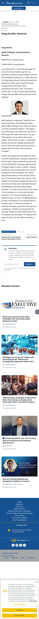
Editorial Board (19, 509)
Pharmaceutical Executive (10, 24)
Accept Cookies (19, 615)
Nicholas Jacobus (10, 324)
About (19, 502)
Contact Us (19, 506)
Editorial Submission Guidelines (19, 511)
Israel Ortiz (8, 446)
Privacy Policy (19, 515)
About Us (15, 558)
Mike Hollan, (9, 484)
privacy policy (7, 269)
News (22, 558)
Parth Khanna (17, 484)
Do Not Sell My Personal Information (19, 513)
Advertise (19, 504)
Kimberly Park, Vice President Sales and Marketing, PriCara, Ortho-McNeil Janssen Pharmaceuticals (11, 238)
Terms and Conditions (19, 518)
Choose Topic (17, 8)
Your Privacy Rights (19, 520)
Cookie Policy (33, 601)
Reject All (19, 610)
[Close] (37, 582)
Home (7, 558)
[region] (19, 599)
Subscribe (28, 264)
